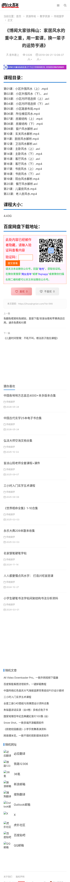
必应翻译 (19, 753)
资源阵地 (31, 16)
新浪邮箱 (19, 784)
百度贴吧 (19, 835)
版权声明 (20, 876)
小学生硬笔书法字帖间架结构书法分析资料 (31, 598)
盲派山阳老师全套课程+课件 (22, 463)
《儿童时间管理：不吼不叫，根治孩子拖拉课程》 (31, 337)
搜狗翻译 (19, 794)
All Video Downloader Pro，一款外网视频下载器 (31, 677)
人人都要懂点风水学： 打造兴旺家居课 (28, 576)
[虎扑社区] (7, 824)
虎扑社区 (19, 825)
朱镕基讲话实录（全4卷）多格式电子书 (26, 709)
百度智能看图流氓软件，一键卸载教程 (25, 684)
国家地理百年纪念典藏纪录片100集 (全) (26, 716)
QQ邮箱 (19, 845)
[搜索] (65, 5)
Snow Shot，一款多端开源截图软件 (24, 722)
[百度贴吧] (7, 834)
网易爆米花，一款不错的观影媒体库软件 (26, 735)
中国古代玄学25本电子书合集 (23, 418)
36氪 (17, 774)
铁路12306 (21, 764)
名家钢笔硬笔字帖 (15, 553)
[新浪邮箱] (7, 783)
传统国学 (59, 16)
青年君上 (14, 54)
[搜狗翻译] (7, 794)
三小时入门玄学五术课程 (19, 485)
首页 (18, 16)
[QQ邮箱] (7, 845)
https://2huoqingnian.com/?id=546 (35, 303)
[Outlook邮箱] (7, 806)
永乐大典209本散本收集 (19, 530)
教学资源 (45, 16)
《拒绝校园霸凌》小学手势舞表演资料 (25, 729)
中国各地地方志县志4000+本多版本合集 (30, 395)
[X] (6, 813)
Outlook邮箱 (22, 804)
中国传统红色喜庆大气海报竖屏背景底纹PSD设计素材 (34, 690)
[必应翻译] (7, 753)
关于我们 (8, 876)
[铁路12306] (7, 765)
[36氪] (7, 773)
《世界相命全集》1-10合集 (21, 508)
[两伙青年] (10, 4)
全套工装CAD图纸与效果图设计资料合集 (26, 703)
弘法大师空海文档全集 (18, 440)
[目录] (58, 5)
